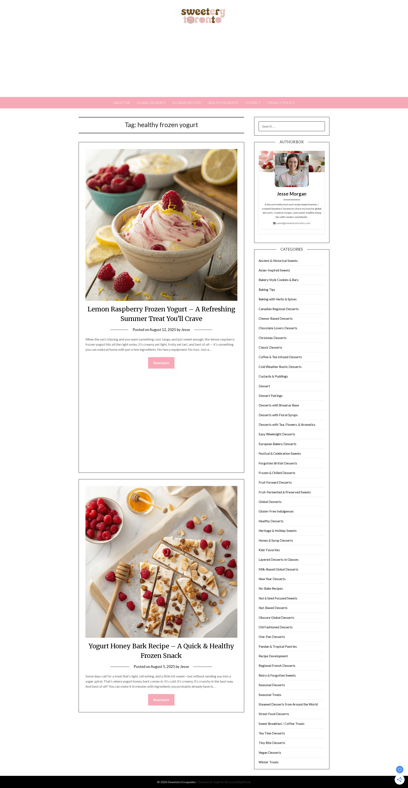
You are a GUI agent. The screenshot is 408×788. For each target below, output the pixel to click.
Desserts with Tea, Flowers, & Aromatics (287, 424)
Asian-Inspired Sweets (274, 270)
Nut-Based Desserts (273, 608)
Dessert (264, 386)
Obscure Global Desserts (276, 617)
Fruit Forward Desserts (275, 482)
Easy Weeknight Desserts (277, 434)
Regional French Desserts (277, 665)
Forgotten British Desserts (278, 463)
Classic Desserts (270, 347)
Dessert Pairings (271, 396)
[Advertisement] (204, 65)
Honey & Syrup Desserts (276, 540)
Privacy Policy (281, 103)
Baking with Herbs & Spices (278, 299)
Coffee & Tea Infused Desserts (280, 357)
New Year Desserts (272, 579)
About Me (122, 103)
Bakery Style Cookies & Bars (279, 280)
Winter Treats (269, 762)
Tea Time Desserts (272, 733)
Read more (161, 363)
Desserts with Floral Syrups (278, 415)
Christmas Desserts (272, 338)
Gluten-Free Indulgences (276, 511)
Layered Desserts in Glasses (279, 559)
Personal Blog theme (238, 782)
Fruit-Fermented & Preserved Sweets (285, 492)
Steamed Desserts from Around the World (288, 704)
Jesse (185, 329)
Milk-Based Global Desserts (278, 569)
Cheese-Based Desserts (276, 318)
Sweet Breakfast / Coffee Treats (282, 724)
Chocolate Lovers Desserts (278, 328)
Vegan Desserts (270, 752)
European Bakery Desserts (277, 444)
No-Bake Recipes (187, 103)
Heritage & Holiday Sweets (278, 530)
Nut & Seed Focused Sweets (278, 598)
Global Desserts (151, 103)
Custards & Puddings (273, 376)
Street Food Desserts (274, 714)
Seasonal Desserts (272, 685)
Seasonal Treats (270, 695)
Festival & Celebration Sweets (280, 453)
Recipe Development (273, 656)
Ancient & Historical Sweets (278, 261)
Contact (253, 103)
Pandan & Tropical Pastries (278, 646)
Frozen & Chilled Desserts (277, 473)
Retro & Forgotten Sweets (277, 675)
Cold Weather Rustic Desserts (280, 367)
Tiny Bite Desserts (272, 743)
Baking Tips (267, 289)
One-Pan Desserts (272, 637)
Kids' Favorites (269, 550)
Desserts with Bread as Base (279, 405)
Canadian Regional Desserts (279, 309)
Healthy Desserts (223, 103)
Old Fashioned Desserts (276, 627)
